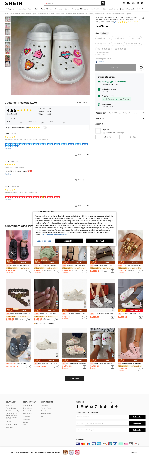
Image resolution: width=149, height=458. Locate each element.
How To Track (27, 414)
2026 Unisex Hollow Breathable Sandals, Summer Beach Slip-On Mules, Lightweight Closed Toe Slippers (102, 314)
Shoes (12, 13)
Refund (25, 422)
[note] (18, 261)
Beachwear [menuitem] (59, 9)
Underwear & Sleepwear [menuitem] (80, 9)
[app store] (112, 407)
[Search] (103, 3)
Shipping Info (27, 405)
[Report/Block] (88, 154)
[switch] (45, 128)
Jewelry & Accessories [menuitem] (127, 9)
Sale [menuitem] (36, 9)
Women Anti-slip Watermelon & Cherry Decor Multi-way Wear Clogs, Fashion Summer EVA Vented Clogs (75, 363)
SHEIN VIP (26, 419)
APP (112, 402)
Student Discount (11, 424)
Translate (8, 149)
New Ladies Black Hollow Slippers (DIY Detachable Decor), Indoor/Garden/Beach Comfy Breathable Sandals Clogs (19, 265)
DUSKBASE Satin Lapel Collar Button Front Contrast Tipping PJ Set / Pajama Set (47, 265)
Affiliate (25, 425)
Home (6, 13)
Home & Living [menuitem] (113, 9)
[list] (92, 406)
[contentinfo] (111, 443)
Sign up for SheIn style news (87, 413)
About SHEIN (10, 405)
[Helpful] (75, 154)
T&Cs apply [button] (105, 91)
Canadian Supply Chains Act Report (11, 414)
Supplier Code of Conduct (11, 418)
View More (74, 378)
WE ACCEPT (80, 440)
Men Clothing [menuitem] (95, 9)
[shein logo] (13, 3)
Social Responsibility (12, 411)
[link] (128, 3)
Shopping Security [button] (108, 96)
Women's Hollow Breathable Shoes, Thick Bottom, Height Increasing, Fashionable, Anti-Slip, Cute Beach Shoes (130, 363)
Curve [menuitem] (67, 9)
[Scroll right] (142, 9)
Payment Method (46, 408)
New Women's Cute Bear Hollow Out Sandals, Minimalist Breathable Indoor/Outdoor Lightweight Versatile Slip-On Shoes (18, 363)
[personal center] (124, 3)
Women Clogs (30, 13)
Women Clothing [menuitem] (46, 9)
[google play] (116, 407)
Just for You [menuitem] (22, 9)
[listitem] (18, 253)
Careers (8, 421)
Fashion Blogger (11, 408)
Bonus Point (44, 411)
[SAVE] (141, 67)
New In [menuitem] (30, 9)
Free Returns (27, 408)
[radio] (102, 38)
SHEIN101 (9, 427)
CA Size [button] (103, 33)
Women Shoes (20, 13)
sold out (115, 67)
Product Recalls (46, 414)
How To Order (27, 411)
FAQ (42, 416)
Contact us (44, 405)
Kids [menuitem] (104, 9)
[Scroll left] (139, 9)
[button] (138, 3)
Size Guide (26, 416)
